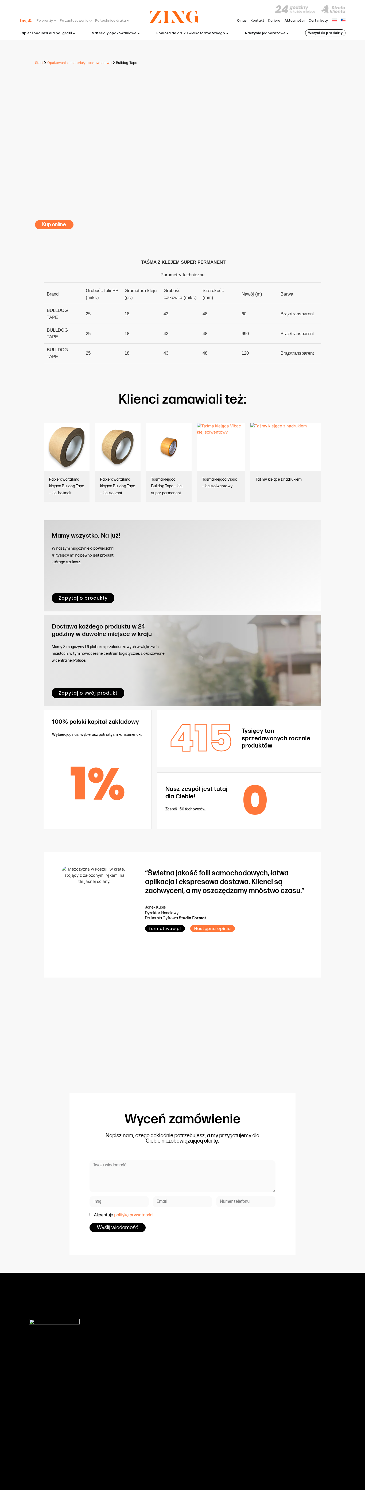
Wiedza (218, 1363)
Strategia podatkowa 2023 (234, 1415)
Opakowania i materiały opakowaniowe (79, 62)
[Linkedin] (331, 1465)
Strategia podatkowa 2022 (233, 1409)
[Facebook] (307, 1465)
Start (39, 62)
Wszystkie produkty (325, 32)
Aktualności (295, 21)
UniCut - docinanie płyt (132, 1403)
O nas (242, 21)
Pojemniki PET (124, 1386)
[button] (212, 928)
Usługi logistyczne (128, 1409)
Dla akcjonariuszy (226, 1381)
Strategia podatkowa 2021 (233, 1403)
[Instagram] (319, 1465)
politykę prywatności (133, 1215)
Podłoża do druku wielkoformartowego (145, 1381)
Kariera (274, 21)
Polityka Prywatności (228, 1426)
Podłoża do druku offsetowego (138, 1363)
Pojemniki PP (123, 1392)
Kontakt (257, 21)
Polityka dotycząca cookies (234, 1421)
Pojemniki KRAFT (126, 1398)
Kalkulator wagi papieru (231, 1392)
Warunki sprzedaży (227, 1386)
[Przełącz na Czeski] (343, 19)
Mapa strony (287, 1464)
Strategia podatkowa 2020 (234, 1398)
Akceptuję (123, 1215)
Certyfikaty (318, 21)
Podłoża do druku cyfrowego (136, 1369)
